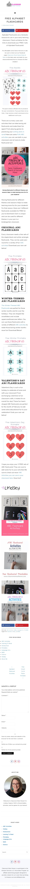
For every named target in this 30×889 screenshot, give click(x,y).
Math (3, 652)
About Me (4, 659)
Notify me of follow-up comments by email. (14, 744)
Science (4, 654)
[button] (26, 67)
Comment (5, 695)
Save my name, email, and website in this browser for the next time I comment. (13, 737)
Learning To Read (7, 643)
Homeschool (5, 645)
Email (4, 721)
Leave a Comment (10, 25)
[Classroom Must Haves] (15, 8)
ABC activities (20, 325)
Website (4, 728)
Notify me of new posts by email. (11, 750)
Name (4, 715)
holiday (13, 631)
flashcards (9, 631)
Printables (26, 630)
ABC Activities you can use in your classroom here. (12, 475)
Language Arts (20, 630)
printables (18, 631)
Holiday (15, 630)
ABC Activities (10, 630)
